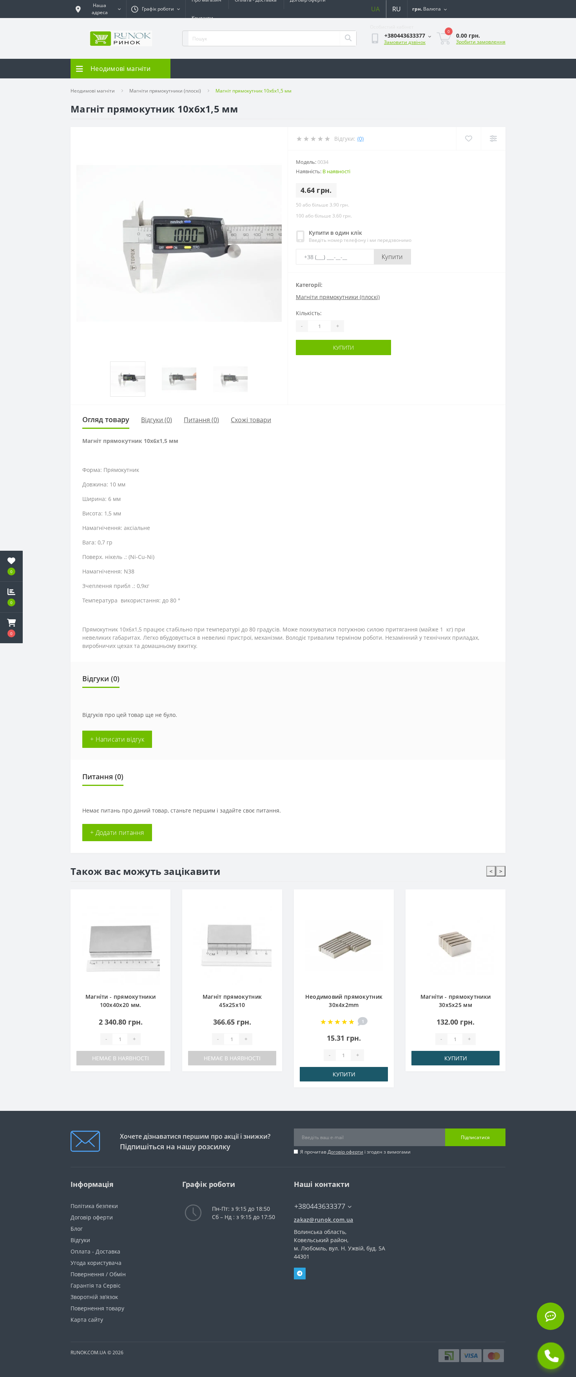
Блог (77, 1228)
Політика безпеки (94, 1206)
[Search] (348, 38)
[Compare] (493, 138)
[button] (11, 628)
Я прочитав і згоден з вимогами (355, 1151)
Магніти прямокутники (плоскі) (165, 90)
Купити (392, 256)
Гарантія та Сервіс (96, 1285)
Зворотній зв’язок (94, 1297)
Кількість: (309, 313)
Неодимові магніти (93, 90)
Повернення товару (97, 1308)
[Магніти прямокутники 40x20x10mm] (455, 945)
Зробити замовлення (480, 41)
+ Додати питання (117, 832)
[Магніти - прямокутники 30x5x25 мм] (344, 945)
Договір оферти (345, 1151)
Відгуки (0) (156, 419)
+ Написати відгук (117, 739)
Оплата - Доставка (95, 1251)
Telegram (300, 1273)
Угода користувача (96, 1262)
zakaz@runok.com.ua (323, 1219)
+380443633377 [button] (319, 1206)
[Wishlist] (468, 138)
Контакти (202, 18)
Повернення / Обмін (98, 1274)
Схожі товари (251, 419)
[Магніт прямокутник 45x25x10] (120, 945)
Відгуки (80, 1240)
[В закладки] (158, 899)
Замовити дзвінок (405, 42)
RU (396, 9)
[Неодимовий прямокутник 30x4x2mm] (232, 945)
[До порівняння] (158, 911)
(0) (360, 138)
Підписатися (475, 1137)
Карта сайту (87, 1319)
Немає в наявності (120, 1058)
